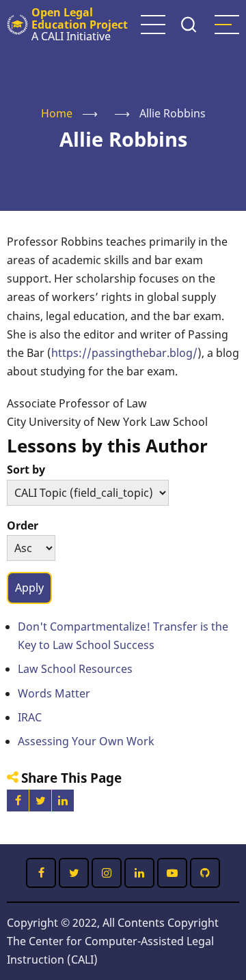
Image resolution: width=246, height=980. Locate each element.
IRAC (30, 717)
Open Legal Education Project (79, 18)
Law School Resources (75, 668)
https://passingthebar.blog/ (124, 352)
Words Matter (54, 693)
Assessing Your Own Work (86, 741)
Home (56, 113)
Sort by (26, 469)
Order (22, 525)
